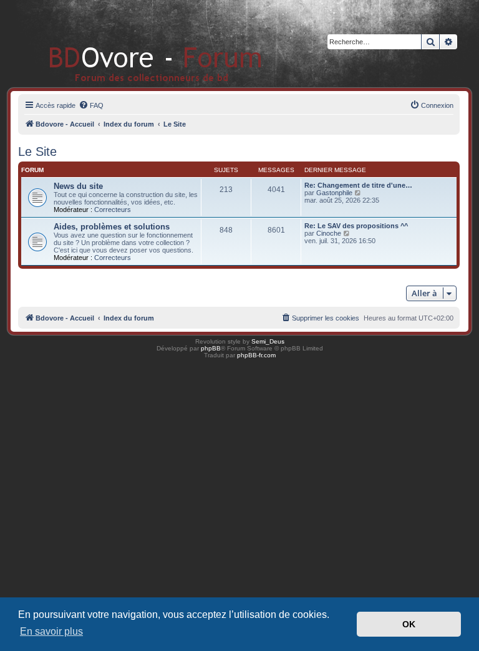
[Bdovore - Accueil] (137, 43)
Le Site (37, 151)
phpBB (211, 348)
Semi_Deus (267, 341)
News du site (78, 186)
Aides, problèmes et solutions (112, 226)
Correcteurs (112, 209)
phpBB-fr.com (256, 355)
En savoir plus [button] (51, 631)
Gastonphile (334, 192)
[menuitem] (91, 105)
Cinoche (328, 233)
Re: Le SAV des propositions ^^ (356, 225)
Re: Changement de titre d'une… (358, 185)
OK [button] (408, 624)
